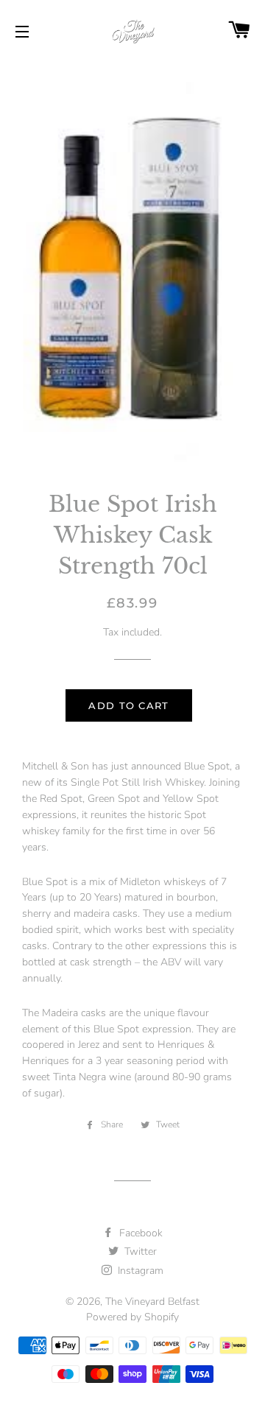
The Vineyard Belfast (152, 1302)
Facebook (139, 1233)
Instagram (139, 1271)
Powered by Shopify (132, 1317)
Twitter (139, 1251)
